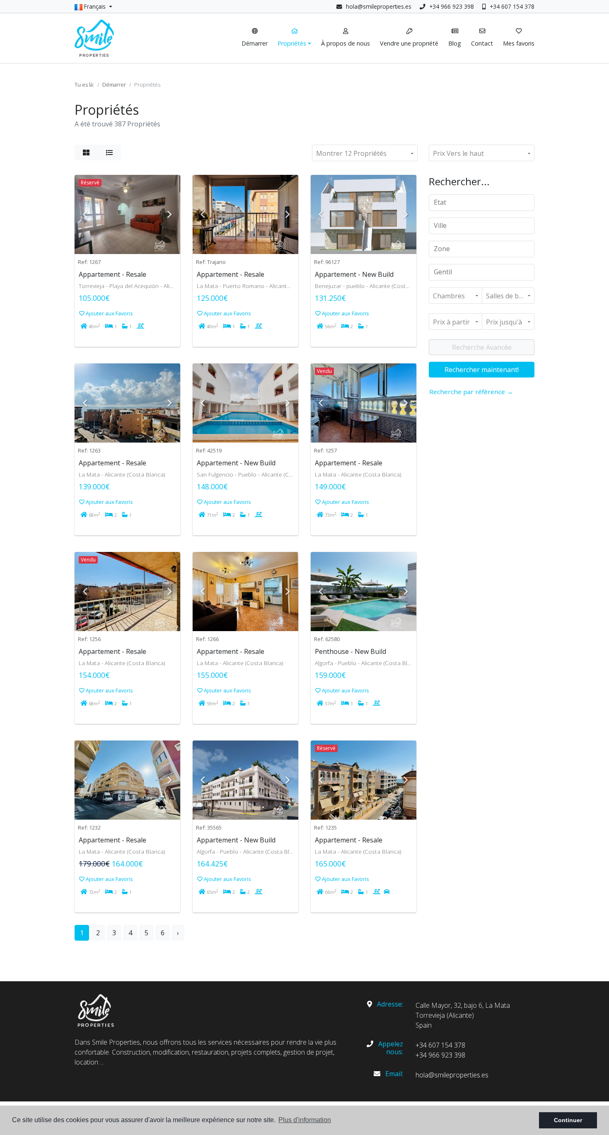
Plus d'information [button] (304, 1119)
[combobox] (481, 202)
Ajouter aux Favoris (109, 313)
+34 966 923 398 (451, 6)
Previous (85, 214)
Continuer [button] (568, 1120)
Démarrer (114, 84)
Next (170, 214)
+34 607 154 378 (511, 6)
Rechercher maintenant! (482, 369)
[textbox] (484, 202)
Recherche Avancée (482, 347)
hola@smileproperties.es (378, 6)
